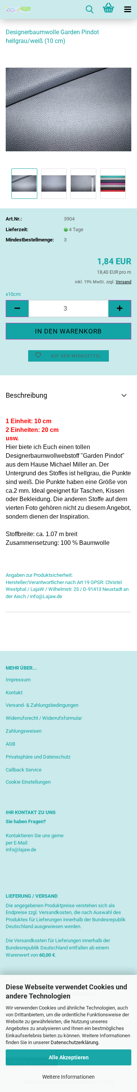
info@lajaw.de (21, 849)
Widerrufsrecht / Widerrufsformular (44, 718)
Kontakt (14, 692)
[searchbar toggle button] (89, 9)
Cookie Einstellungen (28, 782)
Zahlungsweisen (23, 731)
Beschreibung (26, 395)
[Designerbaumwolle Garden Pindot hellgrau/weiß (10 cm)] (68, 109)
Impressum (18, 679)
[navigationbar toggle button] (127, 9)
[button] (17, 308)
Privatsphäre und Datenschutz (38, 757)
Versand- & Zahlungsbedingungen (42, 705)
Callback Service (23, 770)
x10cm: (13, 294)
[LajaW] (15, 9)
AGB (10, 744)
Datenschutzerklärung (74, 1042)
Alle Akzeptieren (69, 1057)
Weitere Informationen (68, 1077)
